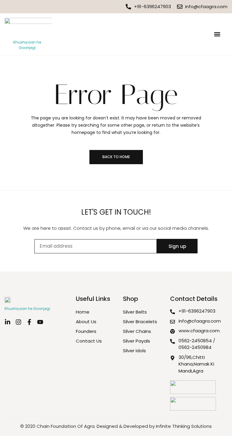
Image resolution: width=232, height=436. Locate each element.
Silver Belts (135, 312)
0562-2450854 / (197, 340)
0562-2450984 (195, 347)
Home (82, 312)
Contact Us (89, 341)
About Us (86, 321)
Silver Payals (136, 341)
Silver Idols (134, 350)
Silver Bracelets (140, 321)
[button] (217, 34)
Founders (86, 331)
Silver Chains (137, 331)
